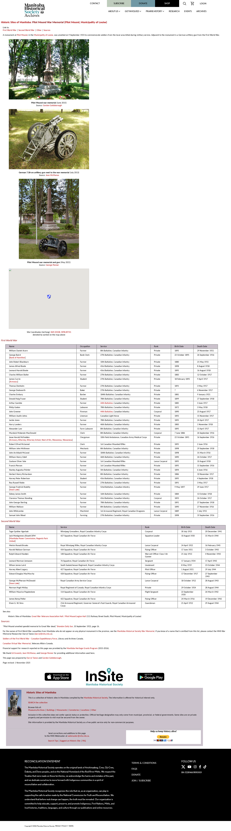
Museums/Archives (36, 710)
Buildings (51, 710)
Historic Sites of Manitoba (16, 22)
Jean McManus (52, 175)
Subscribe (119, 3)
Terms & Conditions (144, 763)
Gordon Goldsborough (52, 106)
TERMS (71, 826)
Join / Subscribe (141, 780)
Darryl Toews (32, 658)
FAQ (84, 741)
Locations (85, 710)
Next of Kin (46, 440)
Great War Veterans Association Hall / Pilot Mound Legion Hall (59, 616)
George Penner (52, 265)
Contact (95, 3)
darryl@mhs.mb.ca (43, 634)
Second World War (26, 30)
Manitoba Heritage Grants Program (82, 648)
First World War (9, 30)
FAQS (134, 769)
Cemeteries (74, 710)
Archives (201, 11)
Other (39, 30)
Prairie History (154, 11)
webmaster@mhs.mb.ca (78, 736)
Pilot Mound (72, 22)
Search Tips (53, 741)
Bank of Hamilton (17, 358)
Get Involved (132, 11)
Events (188, 11)
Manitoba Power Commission (22, 539)
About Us (113, 11)
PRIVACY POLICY (61, 826)
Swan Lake (14, 490)
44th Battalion (106, 403)
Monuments (62, 710)
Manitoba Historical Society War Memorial (135, 631)
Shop (167, 3)
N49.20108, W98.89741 (61, 332)
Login (203, 3)
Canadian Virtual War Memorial (17, 644)
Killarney (22, 440)
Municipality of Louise (93, 22)
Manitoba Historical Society (96, 698)
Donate (143, 3)
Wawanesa (57, 440)
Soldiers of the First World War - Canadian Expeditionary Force (30, 639)
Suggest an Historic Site (70, 741)
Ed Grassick (16, 653)
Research (174, 11)
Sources (47, 30)
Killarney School (34, 440)
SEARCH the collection (37, 703)
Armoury (13, 382)
